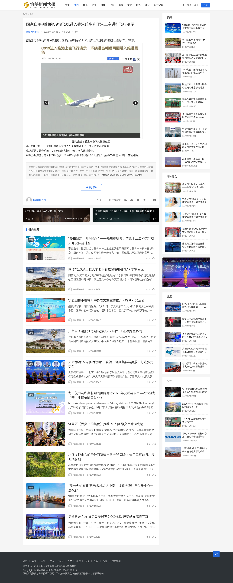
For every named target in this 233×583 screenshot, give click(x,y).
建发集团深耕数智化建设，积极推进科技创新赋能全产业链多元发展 (194, 246)
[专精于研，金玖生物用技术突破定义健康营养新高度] (173, 367)
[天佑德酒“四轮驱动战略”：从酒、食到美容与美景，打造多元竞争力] (45, 372)
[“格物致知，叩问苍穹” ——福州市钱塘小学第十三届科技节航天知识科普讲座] (45, 248)
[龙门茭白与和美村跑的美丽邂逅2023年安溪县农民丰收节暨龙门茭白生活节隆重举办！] (45, 403)
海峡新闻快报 (32, 31)
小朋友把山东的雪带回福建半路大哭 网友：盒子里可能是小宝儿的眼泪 (111, 457)
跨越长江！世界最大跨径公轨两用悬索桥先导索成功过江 (194, 87)
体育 (147, 5)
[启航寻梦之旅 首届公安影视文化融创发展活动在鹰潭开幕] (45, 526)
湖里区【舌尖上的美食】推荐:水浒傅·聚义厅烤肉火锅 (105, 424)
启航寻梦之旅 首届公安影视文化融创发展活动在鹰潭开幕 (108, 517)
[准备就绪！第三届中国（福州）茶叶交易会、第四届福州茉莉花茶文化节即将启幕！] (173, 162)
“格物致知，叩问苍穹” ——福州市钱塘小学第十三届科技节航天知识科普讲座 (111, 240)
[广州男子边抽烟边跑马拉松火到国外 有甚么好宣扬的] (45, 341)
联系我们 (71, 566)
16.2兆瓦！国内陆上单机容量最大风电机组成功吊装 (194, 72)
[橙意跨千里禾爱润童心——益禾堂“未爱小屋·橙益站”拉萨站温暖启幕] (173, 188)
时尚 (138, 5)
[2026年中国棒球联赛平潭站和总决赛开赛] (173, 407)
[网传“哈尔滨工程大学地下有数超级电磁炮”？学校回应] (45, 279)
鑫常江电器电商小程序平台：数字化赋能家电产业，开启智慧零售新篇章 (194, 321)
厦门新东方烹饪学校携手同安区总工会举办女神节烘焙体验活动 (194, 117)
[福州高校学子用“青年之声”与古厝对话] (173, 43)
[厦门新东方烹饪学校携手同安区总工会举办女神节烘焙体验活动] (173, 117)
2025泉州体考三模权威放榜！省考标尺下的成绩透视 (195, 451)
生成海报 (116, 200)
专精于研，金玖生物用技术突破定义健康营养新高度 (194, 366)
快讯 (85, 5)
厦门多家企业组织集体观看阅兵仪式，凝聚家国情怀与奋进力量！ (194, 57)
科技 (103, 5)
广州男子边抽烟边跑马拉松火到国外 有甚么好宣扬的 (105, 331)
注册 (196, 5)
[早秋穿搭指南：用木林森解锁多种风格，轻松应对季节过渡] (186, 272)
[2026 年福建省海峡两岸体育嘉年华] (173, 422)
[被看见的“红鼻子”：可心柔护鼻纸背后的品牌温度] (173, 202)
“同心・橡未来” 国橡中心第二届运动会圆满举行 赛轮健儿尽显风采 (194, 436)
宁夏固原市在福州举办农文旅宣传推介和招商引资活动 (106, 300)
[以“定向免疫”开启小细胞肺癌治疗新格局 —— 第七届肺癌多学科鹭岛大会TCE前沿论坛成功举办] (173, 307)
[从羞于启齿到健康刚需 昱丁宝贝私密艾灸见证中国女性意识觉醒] (173, 352)
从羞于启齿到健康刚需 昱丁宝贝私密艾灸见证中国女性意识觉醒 (194, 351)
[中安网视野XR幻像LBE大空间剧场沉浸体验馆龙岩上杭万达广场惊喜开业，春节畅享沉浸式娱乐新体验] (173, 132)
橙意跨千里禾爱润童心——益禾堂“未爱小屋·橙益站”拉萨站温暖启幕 (194, 187)
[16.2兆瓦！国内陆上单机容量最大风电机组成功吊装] (173, 73)
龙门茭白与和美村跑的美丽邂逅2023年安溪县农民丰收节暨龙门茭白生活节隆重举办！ (111, 395)
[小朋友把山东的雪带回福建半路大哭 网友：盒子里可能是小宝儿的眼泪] (45, 464)
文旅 (129, 5)
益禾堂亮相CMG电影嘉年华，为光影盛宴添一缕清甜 (194, 231)
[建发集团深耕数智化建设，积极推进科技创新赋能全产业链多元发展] (173, 247)
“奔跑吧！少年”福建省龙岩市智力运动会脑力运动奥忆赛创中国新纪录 (194, 28)
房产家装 (158, 5)
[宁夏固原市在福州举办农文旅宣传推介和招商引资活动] (45, 310)
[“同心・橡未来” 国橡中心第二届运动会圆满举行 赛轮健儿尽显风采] (173, 437)
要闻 (76, 5)
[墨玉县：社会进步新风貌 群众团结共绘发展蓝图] (173, 147)
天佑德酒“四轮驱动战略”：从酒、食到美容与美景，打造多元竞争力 (110, 364)
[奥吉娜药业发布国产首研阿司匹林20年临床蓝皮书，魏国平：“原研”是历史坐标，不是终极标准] (173, 337)
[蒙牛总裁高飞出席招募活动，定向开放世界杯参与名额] (173, 103)
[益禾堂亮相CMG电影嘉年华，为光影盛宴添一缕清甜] (173, 232)
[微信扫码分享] (125, 200)
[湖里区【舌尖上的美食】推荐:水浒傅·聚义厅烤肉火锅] (45, 434)
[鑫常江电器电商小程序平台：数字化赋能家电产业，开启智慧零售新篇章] (173, 322)
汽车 (112, 5)
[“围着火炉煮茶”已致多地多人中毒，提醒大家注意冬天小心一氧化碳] (45, 495)
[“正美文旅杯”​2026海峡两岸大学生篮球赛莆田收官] (173, 392)
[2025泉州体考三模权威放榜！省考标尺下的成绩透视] (173, 452)
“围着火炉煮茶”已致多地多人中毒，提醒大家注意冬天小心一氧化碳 (110, 488)
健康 (121, 5)
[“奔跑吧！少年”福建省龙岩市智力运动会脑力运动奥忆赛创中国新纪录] (173, 28)
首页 (67, 5)
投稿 (205, 5)
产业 (94, 5)
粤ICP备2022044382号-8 (64, 570)
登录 (189, 5)
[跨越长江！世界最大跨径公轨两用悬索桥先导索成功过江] (173, 88)
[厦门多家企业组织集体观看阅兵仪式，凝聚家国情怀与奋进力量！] (173, 58)
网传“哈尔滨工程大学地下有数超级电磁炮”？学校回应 (106, 269)
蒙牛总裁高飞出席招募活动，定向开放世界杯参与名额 (194, 102)
